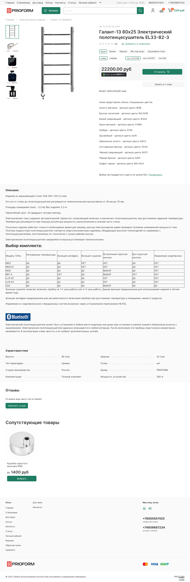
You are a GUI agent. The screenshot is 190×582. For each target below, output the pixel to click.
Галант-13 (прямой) (61, 19)
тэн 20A (162, 58)
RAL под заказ (137, 51)
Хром (103, 51)
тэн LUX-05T (149, 58)
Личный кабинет (88, 2)
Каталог (53, 10)
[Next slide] (12, 96)
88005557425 (156, 2)
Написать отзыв (17, 405)
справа (113, 58)
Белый (112, 51)
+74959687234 (176, 2)
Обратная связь (13, 545)
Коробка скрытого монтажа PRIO (17, 465)
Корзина (10, 540)
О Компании (23, 2)
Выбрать (21, 478)
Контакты (60, 2)
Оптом (49, 2)
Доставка (38, 2)
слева (103, 58)
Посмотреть (155, 174)
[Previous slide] (26, 62)
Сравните (10, 550)
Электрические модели (32, 19)
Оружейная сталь (156, 51)
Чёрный (123, 51)
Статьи (72, 2)
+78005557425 (154, 518)
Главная (10, 2)
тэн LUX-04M (133, 58)
